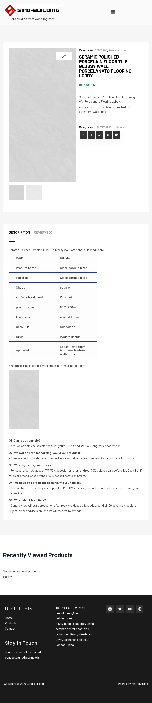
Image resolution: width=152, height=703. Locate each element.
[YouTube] (130, 609)
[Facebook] (110, 609)
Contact (10, 628)
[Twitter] (120, 609)
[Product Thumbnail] (64, 56)
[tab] (21, 232)
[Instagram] (139, 609)
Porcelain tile (117, 50)
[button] (113, 12)
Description (19, 232)
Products (11, 623)
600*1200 (101, 50)
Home (9, 618)
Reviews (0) (43, 232)
